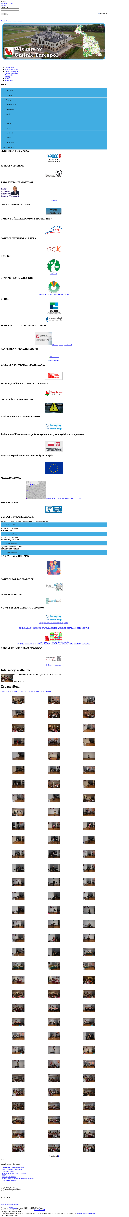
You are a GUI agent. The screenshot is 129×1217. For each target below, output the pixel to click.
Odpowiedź (53, 200)
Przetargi (9, 123)
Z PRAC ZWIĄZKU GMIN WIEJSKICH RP (54, 295)
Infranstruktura (11, 104)
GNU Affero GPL (39, 1210)
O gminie (9, 95)
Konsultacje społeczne (9, 147)
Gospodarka (10, 109)
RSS (8, 3)
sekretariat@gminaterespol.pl (10, 1204)
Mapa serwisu (17, 21)
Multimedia (9, 133)
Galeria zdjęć (5, 691)
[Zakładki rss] (3, 1158)
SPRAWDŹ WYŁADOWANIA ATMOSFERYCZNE (63, 498)
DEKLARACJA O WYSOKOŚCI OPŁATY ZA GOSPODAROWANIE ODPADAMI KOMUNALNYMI (54, 628)
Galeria (8, 119)
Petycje (8, 128)
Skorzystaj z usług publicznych (62, 345)
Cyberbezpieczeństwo (9, 1180)
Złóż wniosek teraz (11, 525)
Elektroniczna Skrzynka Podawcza (13, 1168)
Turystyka (9, 100)
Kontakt (8, 138)
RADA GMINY (10, 142)
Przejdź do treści (6, 21)
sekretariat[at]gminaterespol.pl (86, 1213)
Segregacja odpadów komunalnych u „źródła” (53, 623)
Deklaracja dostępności (53, 665)
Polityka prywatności (8, 1171)
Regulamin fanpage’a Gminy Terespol (14, 1173)
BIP (12, 3)
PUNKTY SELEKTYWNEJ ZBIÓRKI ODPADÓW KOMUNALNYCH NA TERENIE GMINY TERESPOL (53, 644)
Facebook (4, 3)
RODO (4, 1175)
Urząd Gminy (10, 90)
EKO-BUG (53, 274)
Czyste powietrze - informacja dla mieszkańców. (53, 642)
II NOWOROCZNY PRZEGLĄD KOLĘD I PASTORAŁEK (31, 691)
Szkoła (8, 114)
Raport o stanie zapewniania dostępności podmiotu (18, 1178)
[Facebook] (1, 1158)
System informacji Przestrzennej (12, 1169)
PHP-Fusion (13, 1208)
